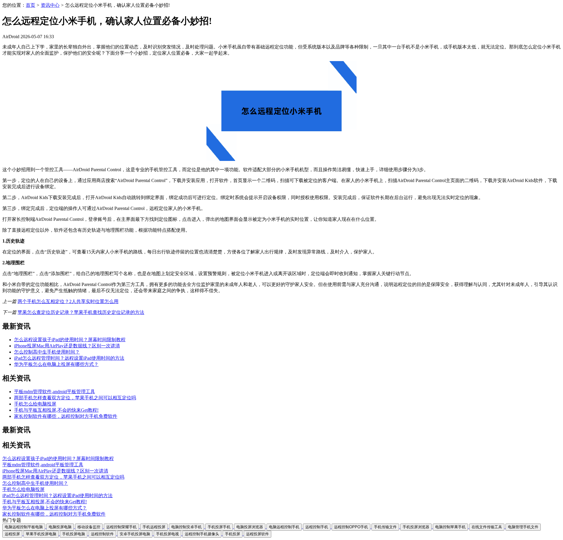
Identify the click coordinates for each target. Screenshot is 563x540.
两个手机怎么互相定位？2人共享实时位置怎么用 (68, 301)
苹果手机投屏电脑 (41, 534)
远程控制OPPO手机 (351, 527)
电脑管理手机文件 (523, 527)
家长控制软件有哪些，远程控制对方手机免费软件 (65, 416)
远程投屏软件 (257, 534)
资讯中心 (50, 5)
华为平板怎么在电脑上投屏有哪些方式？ (56, 364)
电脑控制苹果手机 (450, 527)
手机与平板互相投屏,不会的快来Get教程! (56, 410)
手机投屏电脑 (73, 534)
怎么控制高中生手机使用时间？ (47, 351)
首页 (30, 5)
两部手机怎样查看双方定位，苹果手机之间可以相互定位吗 (75, 397)
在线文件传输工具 (487, 527)
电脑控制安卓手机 (186, 527)
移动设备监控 (88, 527)
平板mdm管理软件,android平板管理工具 (54, 391)
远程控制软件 (102, 534)
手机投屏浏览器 (416, 527)
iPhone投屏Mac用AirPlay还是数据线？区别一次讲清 (67, 345)
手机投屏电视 (167, 534)
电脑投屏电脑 (60, 527)
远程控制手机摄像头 (202, 534)
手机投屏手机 (219, 527)
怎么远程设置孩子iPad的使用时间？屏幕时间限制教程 (70, 339)
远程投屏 (12, 534)
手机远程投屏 (154, 527)
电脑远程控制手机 (284, 527)
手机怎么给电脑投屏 (35, 403)
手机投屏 (232, 534)
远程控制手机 (316, 527)
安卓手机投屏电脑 (135, 534)
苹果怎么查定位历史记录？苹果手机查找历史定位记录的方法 (81, 312)
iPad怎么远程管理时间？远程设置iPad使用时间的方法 (69, 358)
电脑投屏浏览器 (249, 527)
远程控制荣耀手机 (121, 527)
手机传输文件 (385, 527)
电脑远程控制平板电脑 (24, 527)
